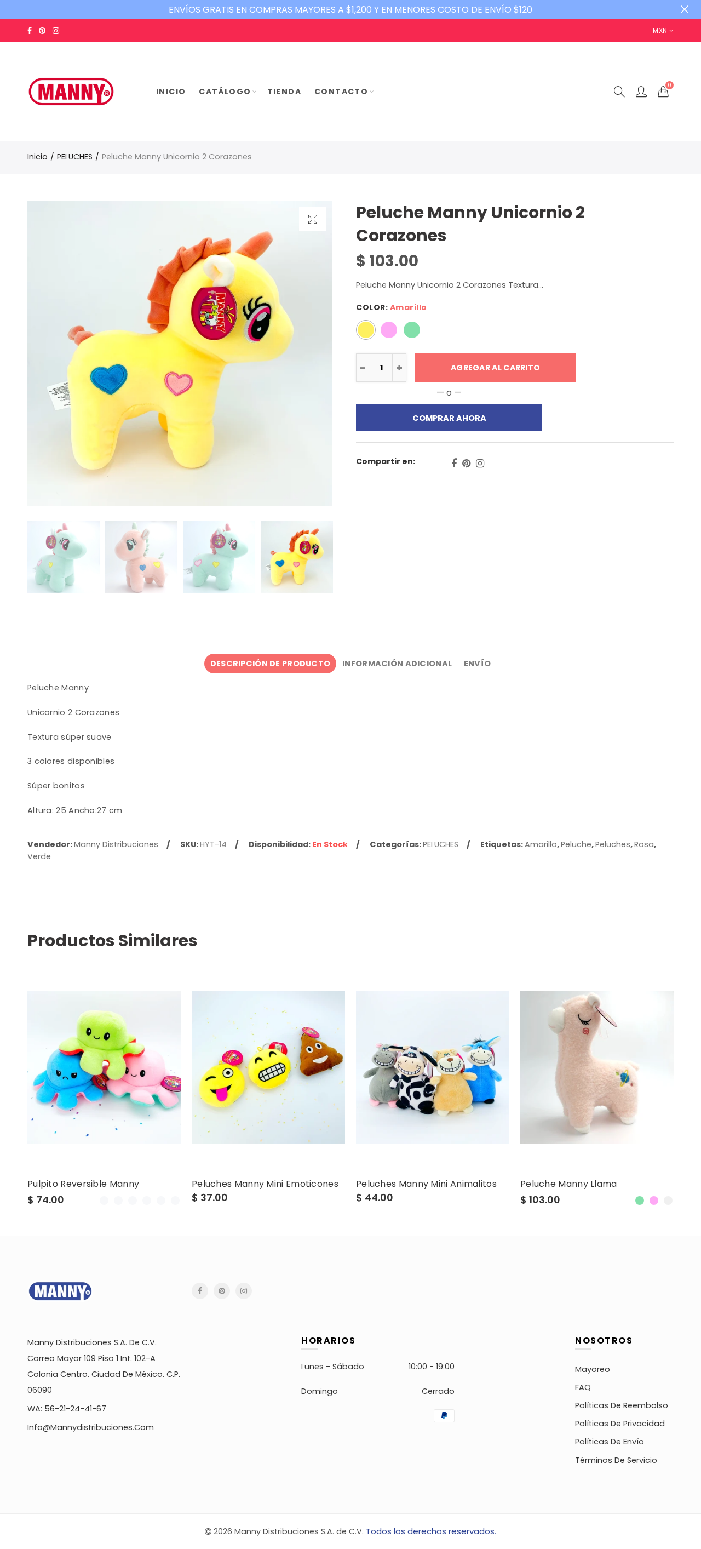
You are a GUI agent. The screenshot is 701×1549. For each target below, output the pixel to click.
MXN (660, 30)
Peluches (612, 844)
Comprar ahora (449, 418)
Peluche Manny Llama (568, 1184)
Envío (477, 663)
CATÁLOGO (225, 91)
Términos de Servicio (616, 1460)
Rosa (644, 844)
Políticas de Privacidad (620, 1423)
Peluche (576, 844)
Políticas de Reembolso (621, 1405)
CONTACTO (341, 91)
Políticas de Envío (609, 1441)
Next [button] (302, 353)
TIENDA (284, 91)
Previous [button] (56, 353)
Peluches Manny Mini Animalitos (426, 1184)
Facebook (454, 463)
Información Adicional (397, 663)
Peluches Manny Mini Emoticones (265, 1184)
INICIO (171, 91)
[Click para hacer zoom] (312, 219)
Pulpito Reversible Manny (83, 1184)
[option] (179, 353)
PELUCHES (75, 156)
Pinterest (466, 463)
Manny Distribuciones (116, 844)
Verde (39, 856)
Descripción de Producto (270, 663)
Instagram (480, 463)
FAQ (583, 1387)
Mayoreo (592, 1369)
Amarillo (541, 844)
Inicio (37, 156)
